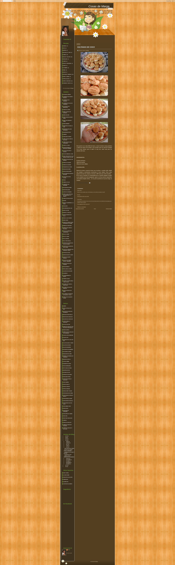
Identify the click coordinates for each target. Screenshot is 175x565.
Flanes (64, 61)
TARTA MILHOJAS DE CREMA (69, 448)
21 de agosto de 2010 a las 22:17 (83, 204)
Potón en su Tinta (66, 252)
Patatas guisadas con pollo (67, 215)
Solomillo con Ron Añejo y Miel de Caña (68, 281)
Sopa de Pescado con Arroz (67, 291)
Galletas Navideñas (67, 347)
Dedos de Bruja (66, 329)
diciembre (68, 463)
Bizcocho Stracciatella (68, 314)
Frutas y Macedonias (67, 63)
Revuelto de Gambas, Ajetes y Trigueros (67, 261)
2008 (66, 437)
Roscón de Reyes (66, 370)
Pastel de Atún (66, 210)
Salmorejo (65, 273)
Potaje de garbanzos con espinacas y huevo (68, 250)
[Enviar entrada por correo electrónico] (89, 183)
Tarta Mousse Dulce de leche (67, 403)
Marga (69, 549)
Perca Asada (65, 220)
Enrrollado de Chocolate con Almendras (68, 332)
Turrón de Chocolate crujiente (67, 425)
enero (67, 441)
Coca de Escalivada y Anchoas (67, 151)
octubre (67, 461)
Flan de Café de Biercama (68, 335)
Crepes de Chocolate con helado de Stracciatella (68, 327)
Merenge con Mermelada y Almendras (68, 356)
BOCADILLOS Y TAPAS (67, 52)
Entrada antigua (109, 208)
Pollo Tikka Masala (67, 240)
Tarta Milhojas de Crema (68, 393)
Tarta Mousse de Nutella (68, 400)
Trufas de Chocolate (67, 422)
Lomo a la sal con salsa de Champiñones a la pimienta (68, 195)
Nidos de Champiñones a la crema (68, 203)
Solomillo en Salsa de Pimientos (67, 288)
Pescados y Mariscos (67, 74)
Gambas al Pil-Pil (66, 182)
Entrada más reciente (80, 208)
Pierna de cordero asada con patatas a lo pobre (68, 223)
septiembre (68, 459)
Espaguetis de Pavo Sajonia (67, 177)
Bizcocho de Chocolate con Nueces (67, 312)
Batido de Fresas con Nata (67, 309)
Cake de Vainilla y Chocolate (66, 322)
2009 (66, 438)
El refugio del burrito (67, 483)
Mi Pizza (64, 200)
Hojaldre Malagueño (67, 187)
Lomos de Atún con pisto (68, 198)
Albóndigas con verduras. (66, 100)
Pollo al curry (66, 234)
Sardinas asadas (66, 278)
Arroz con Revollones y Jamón (68, 118)
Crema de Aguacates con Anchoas (68, 160)
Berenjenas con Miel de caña (68, 126)
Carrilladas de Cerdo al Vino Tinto (68, 139)
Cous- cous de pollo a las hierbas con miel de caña (68, 157)
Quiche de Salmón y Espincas (67, 257)
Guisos (64, 65)
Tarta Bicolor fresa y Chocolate (67, 379)
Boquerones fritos (67, 132)
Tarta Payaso (65, 408)
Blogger (72, 88)
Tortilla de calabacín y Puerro (67, 297)
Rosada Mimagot (66, 266)
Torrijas (65, 420)
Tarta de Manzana (66, 388)
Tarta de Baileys (66, 384)
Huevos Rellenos (66, 189)
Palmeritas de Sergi (67, 363)
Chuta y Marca (66, 472)
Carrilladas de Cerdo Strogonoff (67, 143)
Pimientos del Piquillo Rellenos (67, 228)
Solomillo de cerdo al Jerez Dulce (67, 285)
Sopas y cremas (66, 76)
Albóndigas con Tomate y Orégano (68, 97)
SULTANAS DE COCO (67, 454)
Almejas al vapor (66, 109)
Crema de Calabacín (67, 162)
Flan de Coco (65, 337)
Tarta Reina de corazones (66, 411)
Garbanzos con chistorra (66, 185)
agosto (67, 458)
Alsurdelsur (65, 481)
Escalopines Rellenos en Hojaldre (68, 174)
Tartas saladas (66, 78)
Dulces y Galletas (66, 56)
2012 (66, 466)
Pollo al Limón (66, 236)
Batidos (64, 50)
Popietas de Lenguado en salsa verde (68, 247)
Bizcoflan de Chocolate (68, 316)
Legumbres (65, 67)
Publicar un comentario (81, 207)
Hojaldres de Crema (67, 351)
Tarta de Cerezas (66, 386)
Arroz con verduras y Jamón (67, 121)
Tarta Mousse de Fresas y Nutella (68, 396)
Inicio (95, 208)
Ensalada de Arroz (67, 169)
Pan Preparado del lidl (67, 208)
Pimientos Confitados (67, 225)
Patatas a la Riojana (67, 212)
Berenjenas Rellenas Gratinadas (67, 129)
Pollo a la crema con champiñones (67, 231)
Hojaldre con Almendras (68, 349)
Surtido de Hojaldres (67, 374)
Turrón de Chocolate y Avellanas (67, 428)
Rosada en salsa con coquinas (67, 264)
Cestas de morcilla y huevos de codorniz (67, 148)
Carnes (64, 54)
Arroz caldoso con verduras (67, 112)
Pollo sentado (66, 238)
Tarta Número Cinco (67, 406)
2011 (66, 465)
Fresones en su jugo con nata (68, 340)
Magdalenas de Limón (67, 353)
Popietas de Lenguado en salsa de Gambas (68, 243)
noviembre (68, 462)
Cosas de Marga (98, 6)
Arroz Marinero (66, 123)
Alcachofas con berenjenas (66, 107)
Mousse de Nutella (67, 359)
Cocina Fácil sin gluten (67, 477)
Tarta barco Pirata (66, 376)
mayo (67, 444)
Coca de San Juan (66, 324)
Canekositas (65, 479)
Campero (65, 134)
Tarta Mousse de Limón (67, 398)
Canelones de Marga (67, 136)
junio (67, 445)
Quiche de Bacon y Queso (68, 254)
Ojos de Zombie (66, 361)
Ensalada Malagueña (67, 171)
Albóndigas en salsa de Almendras (68, 104)
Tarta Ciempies (66, 382)
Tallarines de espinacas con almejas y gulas (68, 294)
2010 (66, 440)
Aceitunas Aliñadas (67, 94)
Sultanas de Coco (66, 372)
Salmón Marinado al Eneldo (67, 276)
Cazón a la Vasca (66, 145)
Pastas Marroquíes (67, 365)
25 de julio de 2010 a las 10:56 (83, 196)
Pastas (64, 72)
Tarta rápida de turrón (67, 413)
